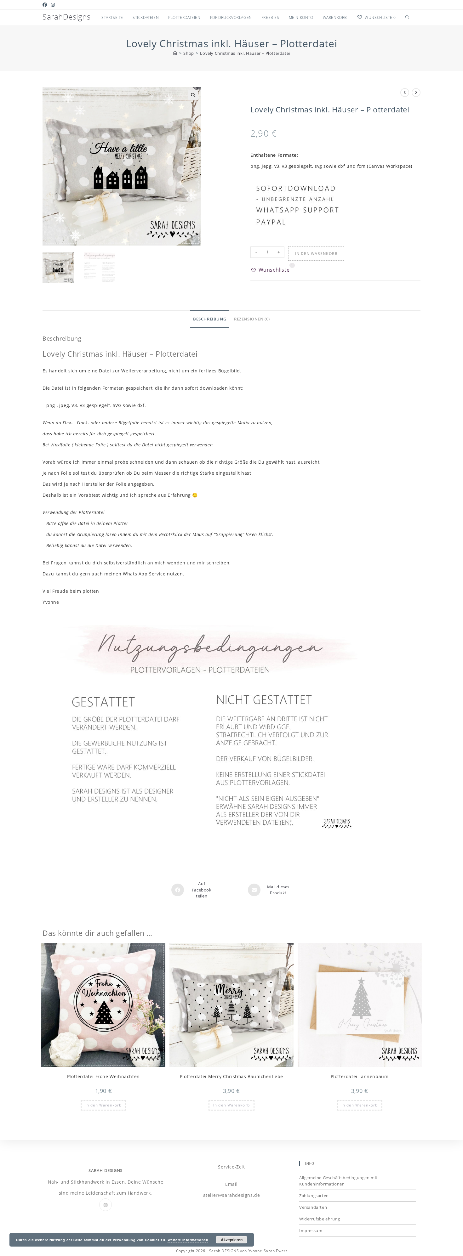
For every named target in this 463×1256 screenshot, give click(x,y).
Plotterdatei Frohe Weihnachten (103, 1076)
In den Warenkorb (316, 253)
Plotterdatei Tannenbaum (360, 1076)
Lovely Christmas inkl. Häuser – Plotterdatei (245, 53)
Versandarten (313, 1207)
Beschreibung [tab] (209, 319)
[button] (193, 95)
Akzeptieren (232, 1239)
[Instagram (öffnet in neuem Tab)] (53, 5)
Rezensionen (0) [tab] (252, 319)
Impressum (310, 1230)
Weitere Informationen (188, 1239)
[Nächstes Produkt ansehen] (416, 92)
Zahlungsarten (314, 1195)
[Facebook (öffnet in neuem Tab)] (46, 5)
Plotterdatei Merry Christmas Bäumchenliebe (231, 1076)
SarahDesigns (66, 16)
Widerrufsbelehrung (319, 1219)
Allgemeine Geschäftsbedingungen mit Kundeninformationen (338, 1181)
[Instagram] (105, 1204)
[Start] (175, 53)
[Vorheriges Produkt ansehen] (404, 92)
